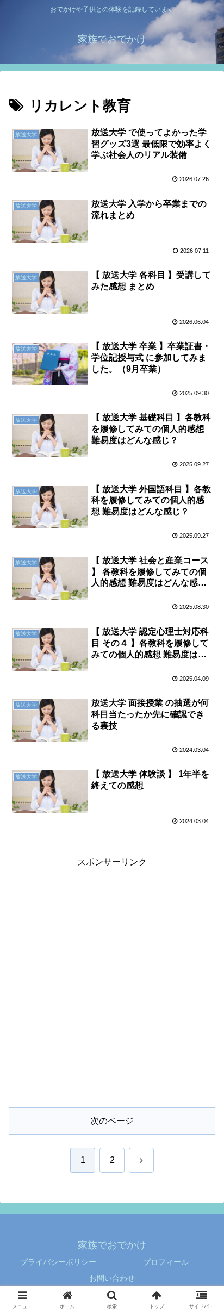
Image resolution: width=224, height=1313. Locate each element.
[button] (201, 1279)
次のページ (112, 1120)
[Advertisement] (112, 982)
